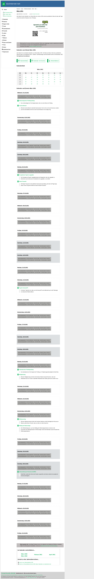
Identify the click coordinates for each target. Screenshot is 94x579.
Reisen (5, 40)
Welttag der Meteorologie (24, 425)
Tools (4, 26)
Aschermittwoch (22, 105)
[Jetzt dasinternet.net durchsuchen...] (7, 9)
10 (48, 77)
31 (48, 83)
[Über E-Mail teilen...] (8, 16)
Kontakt (7, 575)
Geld (4, 35)
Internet (5, 21)
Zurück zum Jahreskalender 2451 (26, 562)
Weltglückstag (22, 374)
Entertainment (6, 28)
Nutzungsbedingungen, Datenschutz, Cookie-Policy (34, 575)
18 (54, 79)
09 (42, 77)
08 (37, 77)
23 (42, 81)
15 (37, 79)
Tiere (4, 44)
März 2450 (24, 554)
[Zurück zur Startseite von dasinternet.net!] (23, 4)
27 (25, 83)
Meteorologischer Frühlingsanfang (27, 100)
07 (31, 77)
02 (42, 75)
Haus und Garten (7, 42)
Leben (4, 33)
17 (48, 79)
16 (42, 79)
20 (25, 81)
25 (54, 81)
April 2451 (52, 554)
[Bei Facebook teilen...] (8, 12)
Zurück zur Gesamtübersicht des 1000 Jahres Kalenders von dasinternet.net (35, 564)
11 (54, 77)
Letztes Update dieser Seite (31, 577)
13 (25, 79)
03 (48, 75)
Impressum (6, 51)
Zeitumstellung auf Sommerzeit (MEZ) (27, 471)
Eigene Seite (6, 24)
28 (31, 83)
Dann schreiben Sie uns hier (35, 46)
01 (37, 75)
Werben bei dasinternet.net (19, 575)
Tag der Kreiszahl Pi (23, 287)
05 (60, 75)
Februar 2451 (38, 554)
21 (31, 81)
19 (60, 79)
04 (54, 75)
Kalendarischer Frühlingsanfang (26, 369)
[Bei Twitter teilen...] (7, 14)
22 (37, 81)
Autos (4, 47)
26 (60, 81)
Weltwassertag (22, 419)
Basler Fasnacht (22, 181)
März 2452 (24, 556)
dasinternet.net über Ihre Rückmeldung (49, 545)
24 (48, 81)
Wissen (5, 37)
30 (42, 83)
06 (25, 77)
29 (37, 83)
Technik (5, 30)
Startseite (5, 19)
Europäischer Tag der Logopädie (26, 174)
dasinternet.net (6, 49)
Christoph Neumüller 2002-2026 (8, 573)
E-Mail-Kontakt (11, 575)
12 (60, 77)
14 (31, 79)
